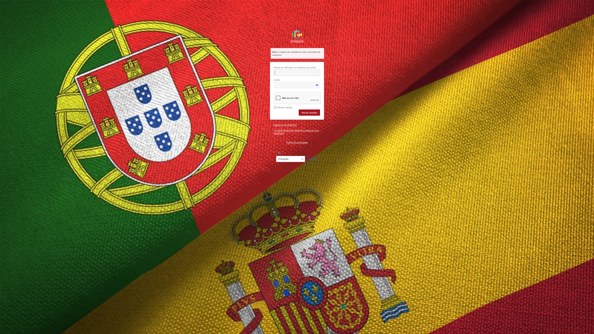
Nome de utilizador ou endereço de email (295, 67)
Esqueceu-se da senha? (285, 125)
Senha (277, 80)
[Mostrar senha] (317, 85)
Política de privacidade (297, 142)
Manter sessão (285, 107)
